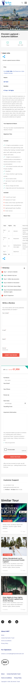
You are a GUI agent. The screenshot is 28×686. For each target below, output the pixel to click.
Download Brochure (24, 268)
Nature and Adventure (16, 565)
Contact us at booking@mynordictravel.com (12, 653)
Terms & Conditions (6, 640)
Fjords (4, 565)
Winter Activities (16, 567)
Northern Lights (13, 526)
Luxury (8, 565)
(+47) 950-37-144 (9, 485)
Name (4, 339)
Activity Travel (6, 524)
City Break (13, 524)
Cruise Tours (19, 563)
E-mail (4, 330)
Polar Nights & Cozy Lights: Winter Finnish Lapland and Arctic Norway (13, 599)
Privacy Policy (4, 643)
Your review (5, 313)
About (2, 635)
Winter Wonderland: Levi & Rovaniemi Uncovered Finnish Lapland (13, 560)
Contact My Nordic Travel (7, 638)
